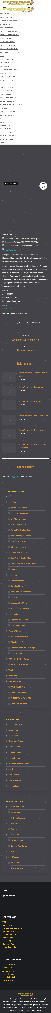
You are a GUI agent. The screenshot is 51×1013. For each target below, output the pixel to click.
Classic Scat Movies (19, 547)
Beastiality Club (8, 977)
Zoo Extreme (7, 980)
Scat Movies (13, 502)
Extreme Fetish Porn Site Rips (23, 648)
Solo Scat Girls (17, 586)
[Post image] (9, 377)
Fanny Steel (13, 736)
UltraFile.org (7, 925)
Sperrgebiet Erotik (18, 524)
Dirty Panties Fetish (19, 642)
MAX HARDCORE (15, 681)
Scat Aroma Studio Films (21, 558)
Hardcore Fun (8, 944)
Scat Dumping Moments (21, 536)
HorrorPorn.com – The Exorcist (31, 401)
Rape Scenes (13, 852)
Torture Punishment (19, 846)
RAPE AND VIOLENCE (17, 807)
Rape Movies (13, 835)
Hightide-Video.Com (19, 620)
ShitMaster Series (18, 519)
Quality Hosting (8, 896)
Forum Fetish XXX (9, 947)
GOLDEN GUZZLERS (19, 704)
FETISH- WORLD (9, 935)
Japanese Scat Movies (17, 552)
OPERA (14, 569)
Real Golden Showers (19, 637)
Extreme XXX (7, 938)
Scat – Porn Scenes (16, 575)
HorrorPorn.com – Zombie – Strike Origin (33, 374)
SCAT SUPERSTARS (19, 541)
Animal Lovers (8, 971)
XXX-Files (6, 922)
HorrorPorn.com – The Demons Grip (33, 416)
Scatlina (11, 769)
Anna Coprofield (15, 724)
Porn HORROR (8, 932)
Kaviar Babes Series (19, 508)
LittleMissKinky (14, 752)
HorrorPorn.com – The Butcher (31, 430)
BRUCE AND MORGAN (19, 665)
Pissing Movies (14, 631)
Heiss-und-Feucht (15, 741)
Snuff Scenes (13, 857)
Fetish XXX (6, 941)
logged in (15, 477)
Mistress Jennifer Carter (18, 764)
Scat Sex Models (18, 625)
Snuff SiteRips (16, 863)
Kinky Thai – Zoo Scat (20, 609)
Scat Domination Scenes (21, 592)
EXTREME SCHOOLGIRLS (21, 698)
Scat (10, 496)
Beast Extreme (8, 974)
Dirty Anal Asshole (18, 581)
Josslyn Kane (13, 786)
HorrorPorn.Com (11, 183)
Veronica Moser (15, 780)
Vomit (10, 670)
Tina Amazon (13, 775)
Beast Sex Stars (8, 965)
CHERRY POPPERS (18, 693)
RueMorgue (16, 829)
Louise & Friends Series (20, 513)
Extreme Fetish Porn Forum (13, 928)
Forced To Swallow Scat (21, 530)
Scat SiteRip (13, 614)
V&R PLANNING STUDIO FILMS (23, 564)
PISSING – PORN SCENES (18, 659)
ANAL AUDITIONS (18, 687)
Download (6, 309)
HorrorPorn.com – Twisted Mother (33, 387)
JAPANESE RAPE (17, 840)
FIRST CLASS (16, 653)
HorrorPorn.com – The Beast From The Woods (33, 446)
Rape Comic (16, 812)
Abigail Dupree (14, 730)
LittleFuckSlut (14, 747)
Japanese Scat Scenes (20, 603)
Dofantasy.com (19, 818)
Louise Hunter (14, 758)
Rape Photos (13, 824)
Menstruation (14, 676)
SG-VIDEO (15, 597)
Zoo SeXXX (7, 968)
